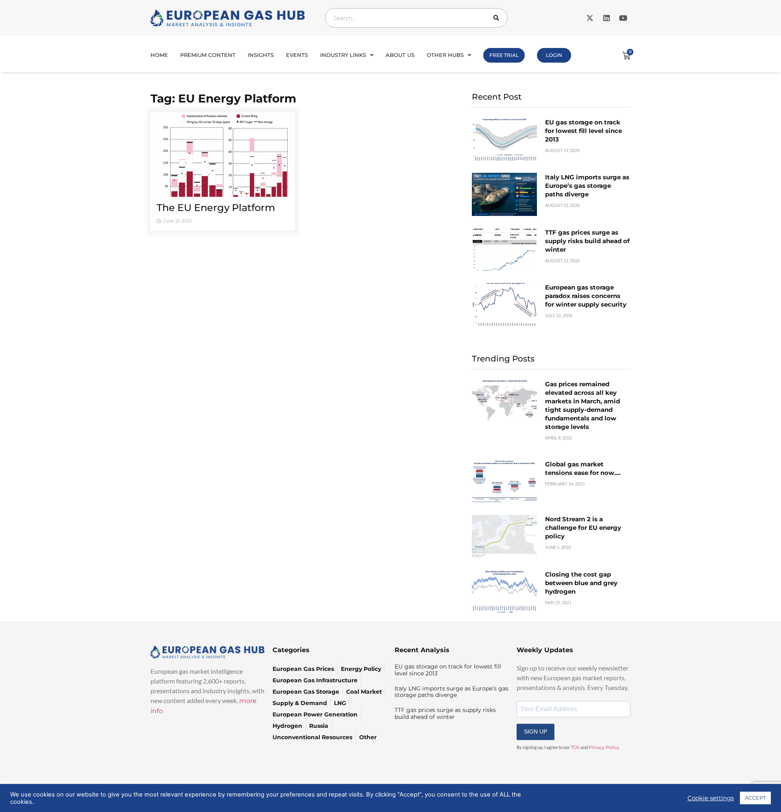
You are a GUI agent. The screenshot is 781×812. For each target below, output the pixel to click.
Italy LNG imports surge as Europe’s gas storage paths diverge (587, 185)
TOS (575, 747)
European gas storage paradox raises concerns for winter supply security (585, 295)
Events (297, 55)
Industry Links (343, 55)
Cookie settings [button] (710, 798)
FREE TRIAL (504, 55)
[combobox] (416, 18)
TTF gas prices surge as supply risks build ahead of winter (587, 241)
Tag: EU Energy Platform (223, 98)
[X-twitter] (589, 18)
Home (159, 55)
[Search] (497, 18)
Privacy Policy (604, 747)
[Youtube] (623, 18)
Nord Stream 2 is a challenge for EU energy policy (583, 527)
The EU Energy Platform (216, 207)
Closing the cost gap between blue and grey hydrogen (581, 582)
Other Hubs (445, 55)
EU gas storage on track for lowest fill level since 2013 (583, 130)
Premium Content (208, 55)
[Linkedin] (606, 18)
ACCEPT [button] (755, 798)
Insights (261, 55)
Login (554, 55)
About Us (400, 55)
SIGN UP (535, 731)
